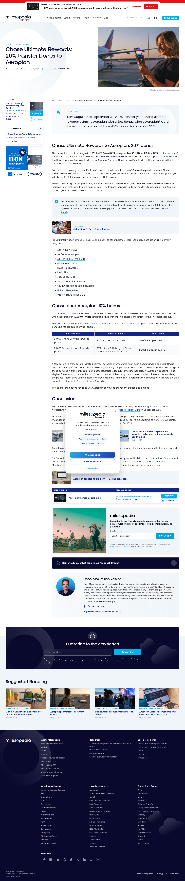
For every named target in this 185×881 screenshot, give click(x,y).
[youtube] (102, 606)
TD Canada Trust (49, 836)
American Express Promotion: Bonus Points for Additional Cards (157, 713)
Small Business (144, 832)
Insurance (142, 758)
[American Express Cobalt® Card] (60, 498)
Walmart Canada (49, 843)
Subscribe (171, 18)
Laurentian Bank (48, 807)
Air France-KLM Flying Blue (71, 258)
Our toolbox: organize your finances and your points (110, 744)
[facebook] (84, 606)
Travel (140, 751)
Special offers (22, 44)
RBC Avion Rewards (98, 832)
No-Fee (141, 825)
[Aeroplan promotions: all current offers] (70, 698)
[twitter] (93, 606)
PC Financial (46, 818)
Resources (94, 739)
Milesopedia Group (49, 761)
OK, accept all (92, 455)
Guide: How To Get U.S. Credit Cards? (113, 227)
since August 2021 (147, 406)
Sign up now (165, 536)
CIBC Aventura (96, 807)
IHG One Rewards (97, 822)
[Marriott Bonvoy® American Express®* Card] (36, 106)
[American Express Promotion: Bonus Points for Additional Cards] (159, 698)
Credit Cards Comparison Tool (152, 747)
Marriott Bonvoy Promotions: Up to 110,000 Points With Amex (24, 713)
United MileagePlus (67, 290)
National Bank (47, 815)
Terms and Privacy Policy (119, 546)
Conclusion (12, 141)
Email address (116, 531)
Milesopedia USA (48, 765)
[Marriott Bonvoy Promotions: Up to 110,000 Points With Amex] (26, 698)
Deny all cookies (92, 461)
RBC (43, 822)
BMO (43, 793)
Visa (140, 797)
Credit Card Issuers (51, 786)
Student (141, 836)
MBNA (43, 811)
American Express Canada (53, 790)
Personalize (92, 468)
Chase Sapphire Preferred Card (160, 156)
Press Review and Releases (53, 758)
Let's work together (145, 874)
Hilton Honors (95, 818)
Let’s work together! (50, 775)
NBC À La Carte (96, 829)
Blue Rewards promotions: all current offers (114, 713)
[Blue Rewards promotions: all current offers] (115, 698)
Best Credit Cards (147, 739)
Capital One (46, 797)
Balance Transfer (145, 804)
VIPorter (93, 843)
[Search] (149, 18)
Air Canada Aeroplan (68, 254)
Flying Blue (94, 815)
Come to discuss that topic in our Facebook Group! (90, 563)
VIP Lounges (143, 843)
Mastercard (143, 793)
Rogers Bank (46, 825)
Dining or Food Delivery (148, 807)
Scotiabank (46, 829)
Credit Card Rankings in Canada (152, 743)
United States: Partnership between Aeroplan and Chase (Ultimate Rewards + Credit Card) (153, 434)
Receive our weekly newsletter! (103, 757)
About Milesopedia (50, 739)
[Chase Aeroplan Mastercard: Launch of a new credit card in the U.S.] (57, 436)
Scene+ (92, 836)
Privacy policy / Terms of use (167, 874)
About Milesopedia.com (52, 743)
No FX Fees (142, 829)
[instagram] (89, 606)
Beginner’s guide (96, 753)
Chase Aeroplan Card (64, 313)
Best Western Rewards (99, 800)
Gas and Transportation (149, 811)
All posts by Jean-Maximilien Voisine (101, 611)
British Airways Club (67, 263)
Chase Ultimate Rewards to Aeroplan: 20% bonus (25, 134)
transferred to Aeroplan (142, 461)
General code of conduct (52, 772)
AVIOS (92, 797)
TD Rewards (94, 839)
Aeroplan (142, 754)
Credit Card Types (147, 786)
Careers (44, 754)
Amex (140, 790)
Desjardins (46, 804)
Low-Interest (143, 822)
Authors (44, 747)
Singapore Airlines (67, 281)
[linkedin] (98, 606)
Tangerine (45, 832)
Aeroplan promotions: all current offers (67, 713)
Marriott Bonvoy (96, 825)
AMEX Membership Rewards (101, 793)
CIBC (43, 800)
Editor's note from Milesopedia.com (165, 90)
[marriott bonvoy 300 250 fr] (24, 177)
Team (44, 751)
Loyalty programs (98, 786)
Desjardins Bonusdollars (100, 811)
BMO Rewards (95, 804)
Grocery (141, 815)
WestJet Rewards (97, 846)
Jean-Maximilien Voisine (102, 579)
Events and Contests (98, 750)
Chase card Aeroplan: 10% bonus (21, 137)
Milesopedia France (50, 768)
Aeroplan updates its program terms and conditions (113, 477)
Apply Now (169, 496)
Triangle (44, 839)
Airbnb (141, 800)
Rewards (10, 44)
